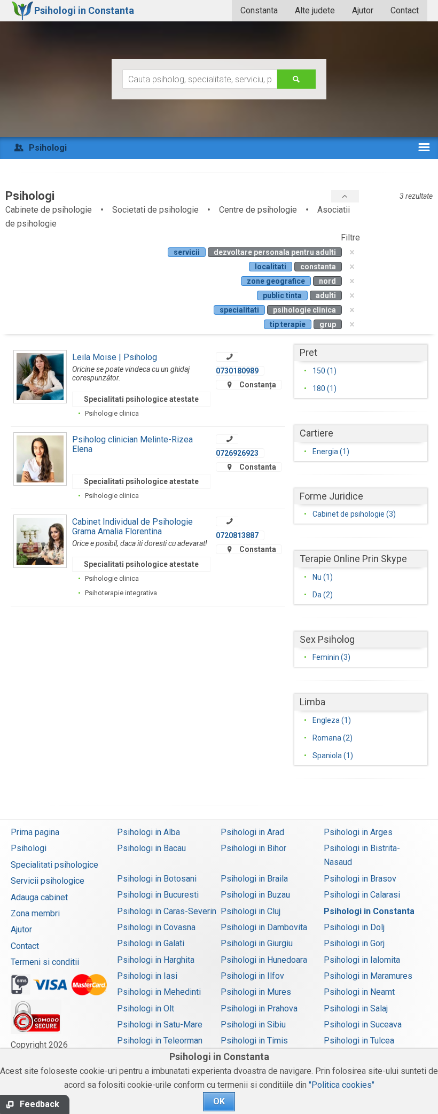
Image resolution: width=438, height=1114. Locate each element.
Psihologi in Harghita (155, 960)
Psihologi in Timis (254, 1040)
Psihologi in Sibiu (253, 1024)
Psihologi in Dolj (354, 927)
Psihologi (28, 848)
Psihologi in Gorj (354, 943)
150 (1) (324, 371)
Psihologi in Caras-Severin (166, 911)
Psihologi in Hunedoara (264, 960)
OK (219, 1101)
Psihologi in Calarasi (362, 895)
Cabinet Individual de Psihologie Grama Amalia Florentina (132, 526)
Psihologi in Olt (145, 1008)
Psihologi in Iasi (147, 976)
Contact (404, 10)
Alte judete (315, 10)
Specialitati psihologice (54, 865)
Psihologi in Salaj (356, 1008)
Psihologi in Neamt (359, 992)
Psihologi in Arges (358, 832)
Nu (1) (322, 577)
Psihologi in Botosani (157, 879)
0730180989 (237, 371)
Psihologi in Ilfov (252, 976)
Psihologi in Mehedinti (159, 992)
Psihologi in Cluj (250, 911)
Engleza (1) (331, 720)
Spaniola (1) (332, 755)
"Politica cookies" (341, 1085)
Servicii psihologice (47, 881)
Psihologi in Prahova (259, 1008)
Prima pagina (35, 832)
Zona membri (35, 913)
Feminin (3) (331, 657)
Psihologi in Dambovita (264, 927)
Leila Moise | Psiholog (114, 357)
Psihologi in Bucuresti (158, 895)
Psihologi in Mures (256, 992)
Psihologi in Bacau (151, 848)
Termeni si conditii (45, 962)
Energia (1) (330, 451)
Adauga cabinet (39, 897)
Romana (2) (332, 738)
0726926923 (237, 453)
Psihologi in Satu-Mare (159, 1024)
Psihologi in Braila (254, 879)
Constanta (259, 10)
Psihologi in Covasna (156, 927)
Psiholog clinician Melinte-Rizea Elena (132, 444)
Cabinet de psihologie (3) (354, 514)
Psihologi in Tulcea (359, 1040)
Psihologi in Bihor (253, 848)
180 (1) (324, 388)
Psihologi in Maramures (368, 976)
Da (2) (322, 594)
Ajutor (362, 10)
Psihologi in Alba (148, 832)
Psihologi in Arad (252, 832)
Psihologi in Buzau (255, 895)
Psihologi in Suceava (363, 1024)
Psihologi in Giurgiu (257, 943)
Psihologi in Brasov (360, 879)
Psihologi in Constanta (369, 911)
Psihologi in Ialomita (362, 960)
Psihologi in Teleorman (159, 1040)
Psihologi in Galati (150, 943)
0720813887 (237, 535)
